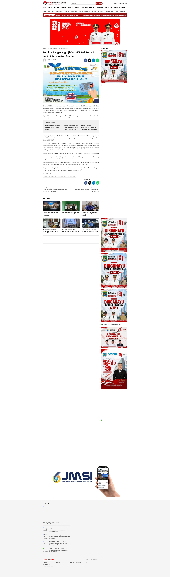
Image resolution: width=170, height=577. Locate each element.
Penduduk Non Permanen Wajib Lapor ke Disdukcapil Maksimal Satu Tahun (71, 127)
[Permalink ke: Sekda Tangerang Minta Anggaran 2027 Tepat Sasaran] (71, 223)
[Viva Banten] (57, 3)
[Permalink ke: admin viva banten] (44, 60)
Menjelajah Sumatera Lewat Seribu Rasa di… (57, 530)
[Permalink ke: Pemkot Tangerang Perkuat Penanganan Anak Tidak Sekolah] (90, 206)
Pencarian (99, 3)
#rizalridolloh (71, 176)
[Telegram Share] (93, 60)
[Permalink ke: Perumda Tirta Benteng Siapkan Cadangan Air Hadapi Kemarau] (90, 223)
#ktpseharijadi (62, 176)
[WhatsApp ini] (97, 60)
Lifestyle (63, 527)
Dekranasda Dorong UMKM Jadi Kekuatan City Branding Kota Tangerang (55, 189)
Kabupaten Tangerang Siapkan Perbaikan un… (58, 551)
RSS (88, 562)
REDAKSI (58, 562)
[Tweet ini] (89, 60)
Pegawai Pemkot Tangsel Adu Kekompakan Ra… (58, 544)
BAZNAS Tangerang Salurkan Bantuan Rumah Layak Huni (70, 213)
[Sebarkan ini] (85, 60)
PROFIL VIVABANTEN (48, 567)
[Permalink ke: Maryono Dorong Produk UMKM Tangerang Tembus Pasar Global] (51, 223)
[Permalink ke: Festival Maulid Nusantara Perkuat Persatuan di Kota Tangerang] (51, 206)
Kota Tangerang (47, 522)
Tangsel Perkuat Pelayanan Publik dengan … (59, 537)
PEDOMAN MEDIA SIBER (76, 562)
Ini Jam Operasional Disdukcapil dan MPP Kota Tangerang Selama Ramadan (89, 127)
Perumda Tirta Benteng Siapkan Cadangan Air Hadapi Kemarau (90, 231)
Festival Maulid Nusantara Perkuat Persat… (56, 524)
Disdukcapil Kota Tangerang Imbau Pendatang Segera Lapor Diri (52, 127)
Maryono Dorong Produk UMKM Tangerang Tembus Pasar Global (50, 231)
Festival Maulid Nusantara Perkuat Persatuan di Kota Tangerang (51, 214)
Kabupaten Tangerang (54, 527)
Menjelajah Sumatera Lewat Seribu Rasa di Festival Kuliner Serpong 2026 (86, 15)
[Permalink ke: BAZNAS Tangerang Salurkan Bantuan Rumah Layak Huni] (71, 206)
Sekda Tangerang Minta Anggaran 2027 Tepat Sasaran (70, 230)
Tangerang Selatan (54, 535)
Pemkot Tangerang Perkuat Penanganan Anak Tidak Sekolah (90, 214)
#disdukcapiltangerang (50, 176)
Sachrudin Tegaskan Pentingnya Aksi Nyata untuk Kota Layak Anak (86, 189)
